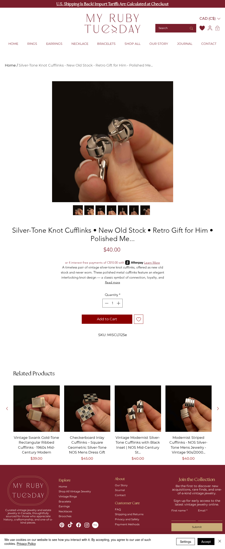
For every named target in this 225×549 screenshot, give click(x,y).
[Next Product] (218, 408)
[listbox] (210, 18)
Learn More (152, 263)
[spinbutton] (112, 303)
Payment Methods (127, 524)
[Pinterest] (62, 525)
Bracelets (65, 501)
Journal (120, 490)
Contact (120, 495)
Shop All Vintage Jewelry (75, 491)
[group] (112, 423)
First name (179, 510)
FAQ (118, 509)
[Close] (219, 541)
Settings (185, 541)
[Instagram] (87, 525)
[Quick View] (36, 408)
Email (202, 510)
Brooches (65, 516)
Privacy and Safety (127, 519)
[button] (210, 18)
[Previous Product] (7, 408)
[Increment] (119, 303)
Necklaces (65, 511)
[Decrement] (106, 303)
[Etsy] (95, 525)
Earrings (64, 506)
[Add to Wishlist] (138, 319)
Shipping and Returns (129, 514)
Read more (112, 282)
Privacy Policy (26, 543)
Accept (206, 541)
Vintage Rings (68, 496)
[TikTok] (70, 525)
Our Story (121, 485)
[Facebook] (78, 525)
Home (10, 65)
